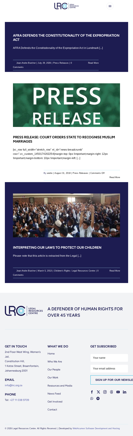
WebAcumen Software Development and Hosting (96, 428)
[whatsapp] (91, 398)
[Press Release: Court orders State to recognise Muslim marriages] (66, 105)
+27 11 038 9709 (19, 399)
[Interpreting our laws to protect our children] (66, 215)
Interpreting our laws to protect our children (57, 247)
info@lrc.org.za (13, 385)
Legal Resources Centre (83, 271)
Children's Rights (62, 271)
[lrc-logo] (66, 4)
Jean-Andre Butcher (26, 63)
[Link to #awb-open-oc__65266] (110, 6)
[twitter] (98, 392)
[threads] (111, 392)
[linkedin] (124, 392)
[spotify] (98, 398)
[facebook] (92, 392)
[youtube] (118, 392)
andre (49, 173)
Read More (93, 63)
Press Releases (61, 63)
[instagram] (105, 392)
